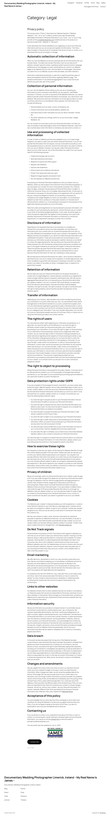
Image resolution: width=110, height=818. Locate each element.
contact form (55, 719)
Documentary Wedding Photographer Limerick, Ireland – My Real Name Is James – (50, 778)
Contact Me (34, 742)
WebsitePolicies (67, 691)
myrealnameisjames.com (45, 40)
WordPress (103, 813)
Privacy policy (35, 29)
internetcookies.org (65, 525)
